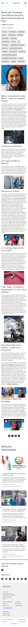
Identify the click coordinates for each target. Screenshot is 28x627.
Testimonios (10, 28)
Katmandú (10, 364)
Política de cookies (22, 621)
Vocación (4, 28)
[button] (7, 392)
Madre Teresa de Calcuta (19, 108)
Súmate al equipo (10, 619)
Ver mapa (4, 598)
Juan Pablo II (9, 108)
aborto (10, 221)
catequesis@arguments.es (7, 596)
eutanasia (18, 109)
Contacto (4, 619)
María (2, 380)
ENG (7, 3)
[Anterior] (4, 392)
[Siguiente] (24, 392)
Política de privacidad (21, 619)
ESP (5, 3)
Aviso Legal (5, 621)
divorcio (3, 111)
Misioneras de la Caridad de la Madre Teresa (11, 365)
